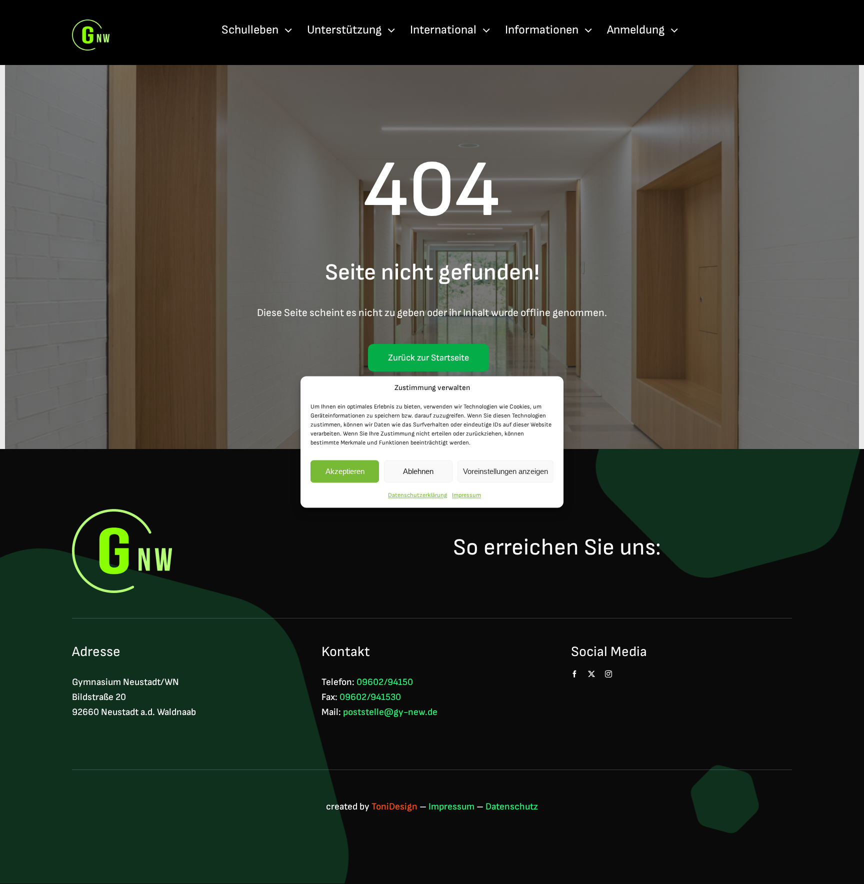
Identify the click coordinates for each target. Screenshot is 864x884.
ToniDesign (395, 806)
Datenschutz (512, 806)
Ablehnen (418, 471)
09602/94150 (384, 682)
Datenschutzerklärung (417, 495)
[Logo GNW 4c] (91, 24)
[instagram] (608, 674)
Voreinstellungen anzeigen (505, 471)
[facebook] (574, 674)
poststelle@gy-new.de (390, 712)
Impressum (466, 495)
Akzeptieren (345, 471)
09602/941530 (370, 697)
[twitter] (591, 674)
